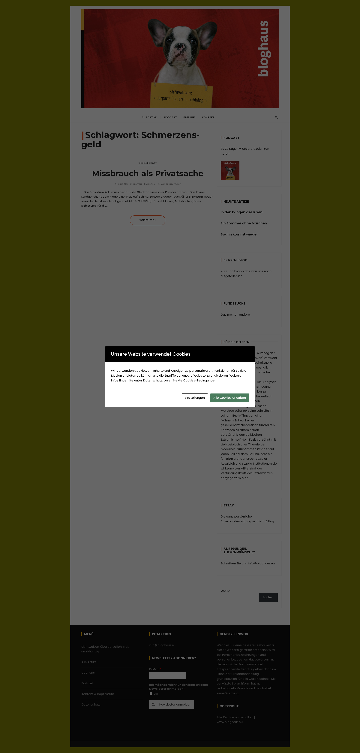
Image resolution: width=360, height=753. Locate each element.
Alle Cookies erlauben (229, 398)
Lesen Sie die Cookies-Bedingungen (190, 380)
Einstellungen (195, 398)
